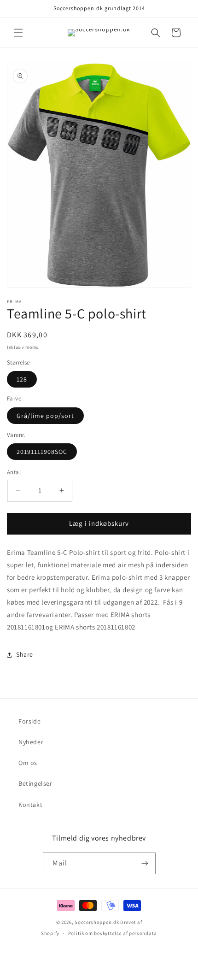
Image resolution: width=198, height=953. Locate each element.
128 (22, 379)
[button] (18, 33)
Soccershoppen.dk (97, 922)
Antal (14, 472)
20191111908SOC (42, 451)
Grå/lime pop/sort (45, 416)
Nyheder (30, 742)
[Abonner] (145, 863)
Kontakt (30, 804)
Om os (27, 763)
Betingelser (35, 783)
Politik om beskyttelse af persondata (112, 933)
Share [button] (24, 654)
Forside (29, 721)
